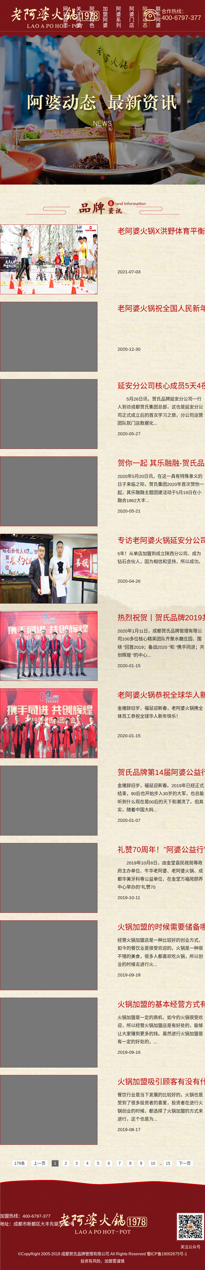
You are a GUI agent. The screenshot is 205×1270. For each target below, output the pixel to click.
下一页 (185, 1163)
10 (153, 1163)
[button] (102, 178)
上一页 (40, 1163)
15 (168, 1163)
